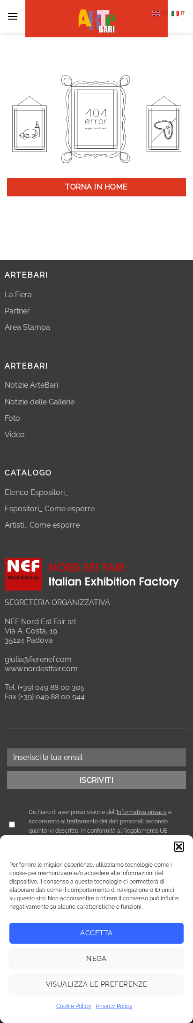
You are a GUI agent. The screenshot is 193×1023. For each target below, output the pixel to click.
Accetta (96, 933)
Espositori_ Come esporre (50, 508)
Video (15, 434)
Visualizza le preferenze (97, 984)
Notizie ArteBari (31, 385)
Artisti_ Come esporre (42, 525)
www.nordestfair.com (41, 668)
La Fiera (18, 294)
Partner (17, 310)
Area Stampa (27, 327)
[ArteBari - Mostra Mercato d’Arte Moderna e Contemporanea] (96, 18)
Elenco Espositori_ (36, 492)
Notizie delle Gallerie (39, 401)
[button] (179, 846)
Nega (96, 958)
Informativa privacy (142, 812)
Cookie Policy (73, 1006)
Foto (12, 418)
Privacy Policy (114, 1006)
